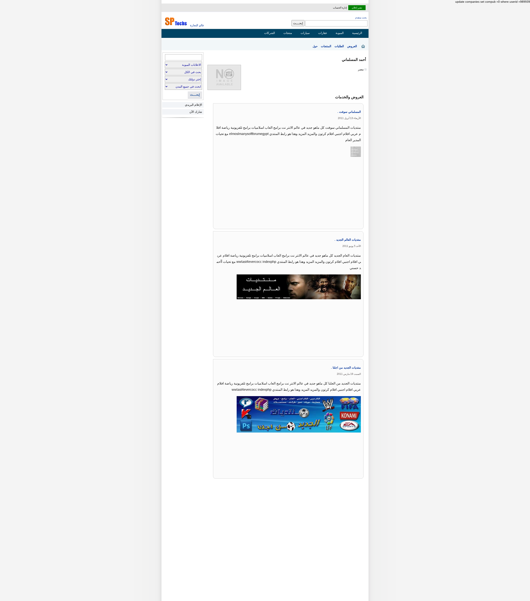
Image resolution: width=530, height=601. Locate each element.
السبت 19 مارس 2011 (349, 374)
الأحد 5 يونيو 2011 (351, 246)
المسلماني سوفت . (349, 111)
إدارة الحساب (340, 7)
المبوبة (340, 33)
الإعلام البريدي (193, 104)
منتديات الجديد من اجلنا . (346, 367)
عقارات (322, 33)
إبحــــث (195, 94)
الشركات (269, 33)
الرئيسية (357, 33)
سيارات (305, 33)
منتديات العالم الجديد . (348, 239)
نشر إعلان (357, 7)
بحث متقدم (361, 17)
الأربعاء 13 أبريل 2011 (349, 118)
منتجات (287, 33)
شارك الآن (195, 111)
